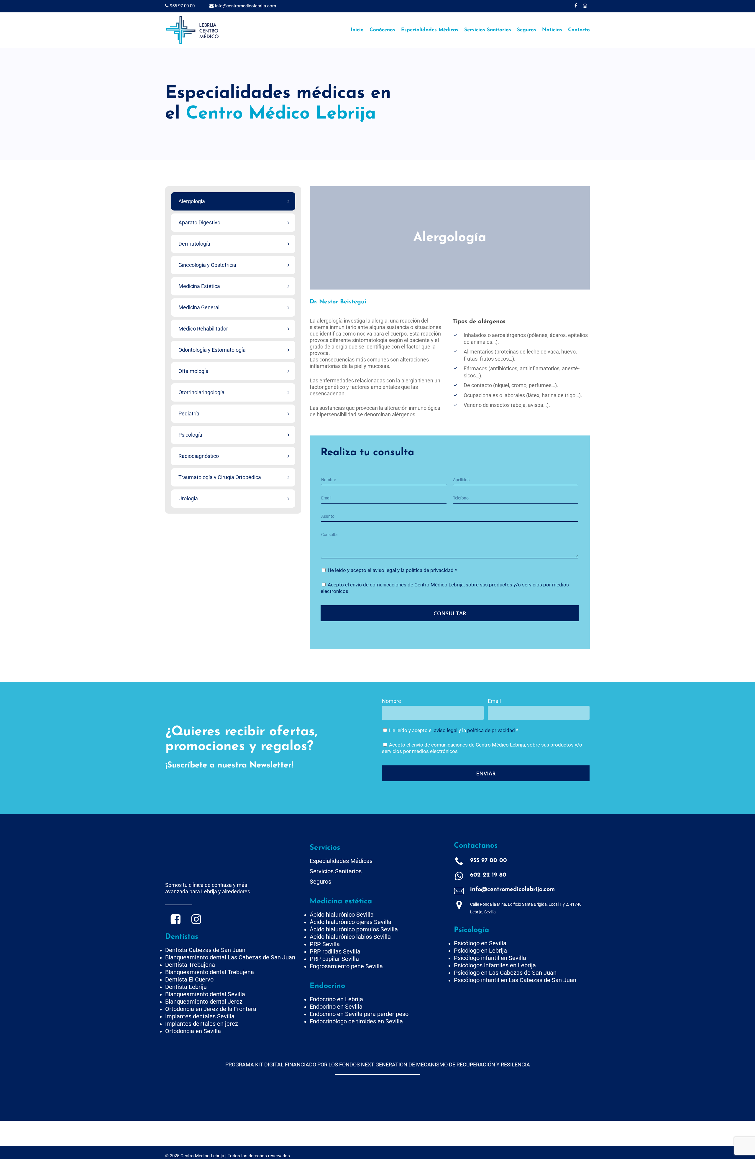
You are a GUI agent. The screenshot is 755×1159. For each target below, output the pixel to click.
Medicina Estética (199, 286)
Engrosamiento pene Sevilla (346, 966)
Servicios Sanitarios (336, 871)
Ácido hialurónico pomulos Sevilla (354, 929)
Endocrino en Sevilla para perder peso (359, 1013)
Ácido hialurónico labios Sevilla (350, 936)
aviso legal (384, 570)
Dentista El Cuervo (189, 979)
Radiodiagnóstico (198, 456)
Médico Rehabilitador (203, 328)
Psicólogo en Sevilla (480, 943)
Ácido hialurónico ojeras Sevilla (350, 921)
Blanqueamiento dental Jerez (203, 1001)
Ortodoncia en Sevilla (193, 1031)
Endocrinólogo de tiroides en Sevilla (356, 1021)
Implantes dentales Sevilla (199, 1016)
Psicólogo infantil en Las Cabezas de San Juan (515, 980)
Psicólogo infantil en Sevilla (490, 957)
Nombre (391, 701)
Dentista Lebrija (186, 986)
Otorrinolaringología (201, 392)
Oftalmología (193, 371)
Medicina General (198, 307)
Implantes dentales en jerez (201, 1023)
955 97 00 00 (182, 6)
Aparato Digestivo (199, 222)
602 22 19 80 (488, 875)
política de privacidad (430, 570)
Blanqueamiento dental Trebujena (209, 972)
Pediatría (188, 413)
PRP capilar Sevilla (334, 958)
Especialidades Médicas (341, 860)
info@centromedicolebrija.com (245, 6)
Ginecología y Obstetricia (207, 265)
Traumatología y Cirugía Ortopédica (219, 477)
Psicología (190, 435)
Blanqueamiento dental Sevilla (205, 994)
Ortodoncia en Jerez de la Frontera (210, 1008)
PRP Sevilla (325, 944)
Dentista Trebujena (190, 964)
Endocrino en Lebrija (336, 999)
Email (494, 701)
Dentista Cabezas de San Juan (205, 949)
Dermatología (194, 244)
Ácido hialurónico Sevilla (342, 914)
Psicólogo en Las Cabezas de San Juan (505, 972)
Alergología (191, 201)
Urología (188, 498)
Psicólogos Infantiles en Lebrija (495, 965)
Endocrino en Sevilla (336, 1006)
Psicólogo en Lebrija (480, 950)
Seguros (320, 881)
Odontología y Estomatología (212, 350)
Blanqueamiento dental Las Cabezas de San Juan (230, 957)
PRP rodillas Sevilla (335, 951)
